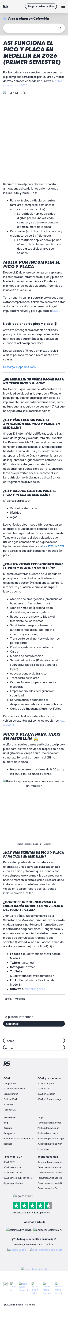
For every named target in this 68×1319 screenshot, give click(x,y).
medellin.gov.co (35, 989)
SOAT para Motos (12, 1167)
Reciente (12, 1024)
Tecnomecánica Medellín (50, 1183)
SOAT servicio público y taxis (17, 1177)
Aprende (7, 1127)
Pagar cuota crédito (41, 6)
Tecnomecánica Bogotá (49, 1177)
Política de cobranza (47, 1133)
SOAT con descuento (14, 1088)
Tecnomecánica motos (49, 1167)
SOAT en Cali (44, 1088)
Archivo (10, 1048)
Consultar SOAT (11, 1093)
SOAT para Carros (12, 1172)
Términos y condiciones (49, 1122)
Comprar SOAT (11, 1083)
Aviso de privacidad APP (49, 1143)
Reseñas (7, 1143)
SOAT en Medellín (46, 1093)
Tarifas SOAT (10, 1109)
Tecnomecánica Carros (49, 1172)
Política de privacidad (48, 1127)
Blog (5, 1122)
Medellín (20, 998)
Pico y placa (9, 1133)
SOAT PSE (8, 1104)
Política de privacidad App (50, 1138)
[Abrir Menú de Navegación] (63, 6)
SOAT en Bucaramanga (49, 1099)
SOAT (55, 311)
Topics (9, 1041)
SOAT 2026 (9, 1162)
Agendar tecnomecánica (50, 1162)
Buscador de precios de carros (18, 1138)
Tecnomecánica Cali (48, 1188)
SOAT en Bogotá (45, 1083)
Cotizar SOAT (10, 1099)
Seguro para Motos (12, 1183)
